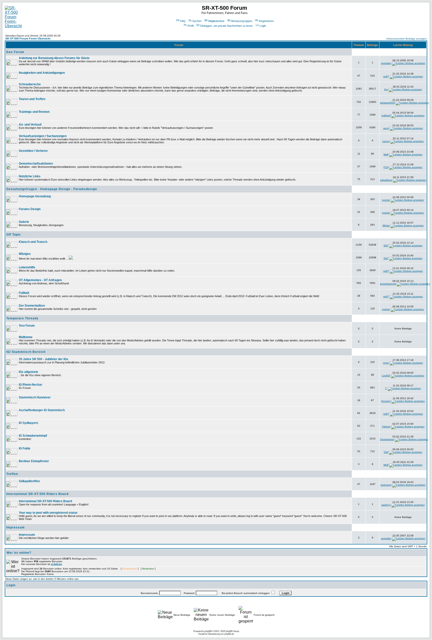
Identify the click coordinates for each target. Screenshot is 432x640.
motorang (386, 484)
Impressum (15, 527)
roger (386, 362)
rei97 (386, 76)
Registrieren (266, 21)
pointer (386, 200)
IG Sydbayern (28, 423)
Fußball (24, 293)
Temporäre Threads (22, 318)
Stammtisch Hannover (35, 397)
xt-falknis (56, 564)
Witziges (25, 254)
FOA (386, 167)
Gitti (386, 452)
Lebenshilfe (27, 267)
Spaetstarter (387, 439)
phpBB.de (229, 633)
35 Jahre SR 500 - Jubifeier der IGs (43, 359)
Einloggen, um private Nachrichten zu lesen (226, 25)
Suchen (197, 21)
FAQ (183, 21)
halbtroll (386, 115)
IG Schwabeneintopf (33, 435)
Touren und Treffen (32, 99)
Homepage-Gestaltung (35, 196)
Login (263, 25)
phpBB (208, 631)
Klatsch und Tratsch (33, 242)
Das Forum (15, 52)
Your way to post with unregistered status (48, 512)
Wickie (386, 225)
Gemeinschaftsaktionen (36, 163)
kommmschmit (388, 283)
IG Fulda (24, 448)
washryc (386, 504)
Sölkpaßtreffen (29, 481)
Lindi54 (386, 375)
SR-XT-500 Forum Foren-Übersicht (27, 38)
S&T (386, 245)
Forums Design (29, 209)
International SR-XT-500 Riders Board (37, 494)
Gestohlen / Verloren (33, 151)
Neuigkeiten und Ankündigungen (42, 73)
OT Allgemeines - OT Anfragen (40, 280)
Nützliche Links (29, 176)
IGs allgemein (28, 372)
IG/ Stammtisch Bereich (26, 352)
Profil (191, 25)
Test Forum (27, 325)
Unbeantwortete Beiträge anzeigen (406, 38)
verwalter (386, 63)
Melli (386, 154)
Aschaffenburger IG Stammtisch (42, 410)
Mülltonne (25, 337)
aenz (386, 128)
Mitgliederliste (216, 21)
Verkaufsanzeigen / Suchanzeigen (42, 136)
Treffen (12, 474)
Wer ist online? (18, 552)
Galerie (24, 222)
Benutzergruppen (241, 21)
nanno (386, 141)
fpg (386, 89)
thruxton (386, 401)
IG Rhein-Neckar (30, 384)
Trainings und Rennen (34, 112)
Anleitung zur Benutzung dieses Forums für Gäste (54, 58)
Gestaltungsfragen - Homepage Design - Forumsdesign (51, 189)
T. (386, 388)
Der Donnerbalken (32, 305)
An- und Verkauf (30, 124)
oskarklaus (386, 180)
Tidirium (386, 426)
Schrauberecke (30, 84)
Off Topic (13, 234)
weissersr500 (387, 102)
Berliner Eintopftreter (34, 461)
